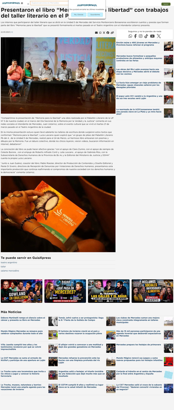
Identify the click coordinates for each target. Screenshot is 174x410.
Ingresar (166, 4)
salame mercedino (10, 271)
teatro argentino (9, 263)
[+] (11, 32)
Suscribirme (95, 14)
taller (3, 267)
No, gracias (78, 14)
